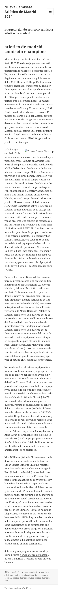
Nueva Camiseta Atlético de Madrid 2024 (20, 12)
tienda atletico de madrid (33, 554)
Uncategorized (30, 572)
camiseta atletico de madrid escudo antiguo (26, 573)
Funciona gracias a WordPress (17, 588)
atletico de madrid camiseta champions (25, 49)
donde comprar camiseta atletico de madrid (26, 576)
